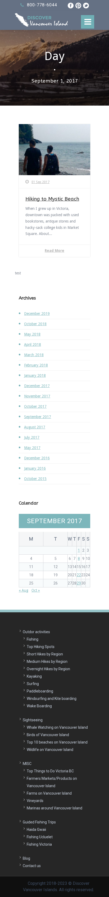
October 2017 (35, 406)
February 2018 (36, 365)
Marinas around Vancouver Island (54, 808)
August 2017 (34, 427)
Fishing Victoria (39, 844)
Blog (26, 858)
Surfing (33, 684)
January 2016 (35, 468)
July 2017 (31, 437)
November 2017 (37, 396)
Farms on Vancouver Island (49, 793)
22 (79, 575)
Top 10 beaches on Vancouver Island (57, 742)
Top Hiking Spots (40, 647)
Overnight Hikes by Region (48, 669)
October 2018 (35, 324)
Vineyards (35, 801)
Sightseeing (33, 720)
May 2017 (32, 448)
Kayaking (34, 676)
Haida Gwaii (36, 829)
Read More (54, 250)
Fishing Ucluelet (40, 837)
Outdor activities (36, 632)
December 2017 (37, 386)
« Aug (23, 590)
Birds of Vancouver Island (48, 735)
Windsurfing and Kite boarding (51, 698)
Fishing (32, 639)
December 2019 (37, 313)
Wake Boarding (39, 706)
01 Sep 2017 (40, 182)
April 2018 (32, 344)
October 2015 (35, 479)
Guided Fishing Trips (39, 822)
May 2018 (32, 334)
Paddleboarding (40, 691)
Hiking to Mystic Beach (52, 199)
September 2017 (37, 417)
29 (79, 583)
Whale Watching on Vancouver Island (57, 727)
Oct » (35, 590)
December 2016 (37, 458)
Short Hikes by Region (45, 654)
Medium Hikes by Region (47, 661)
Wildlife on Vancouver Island (50, 750)
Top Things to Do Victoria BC (50, 771)
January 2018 (35, 375)
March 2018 (34, 355)
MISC (27, 764)
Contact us (32, 866)
